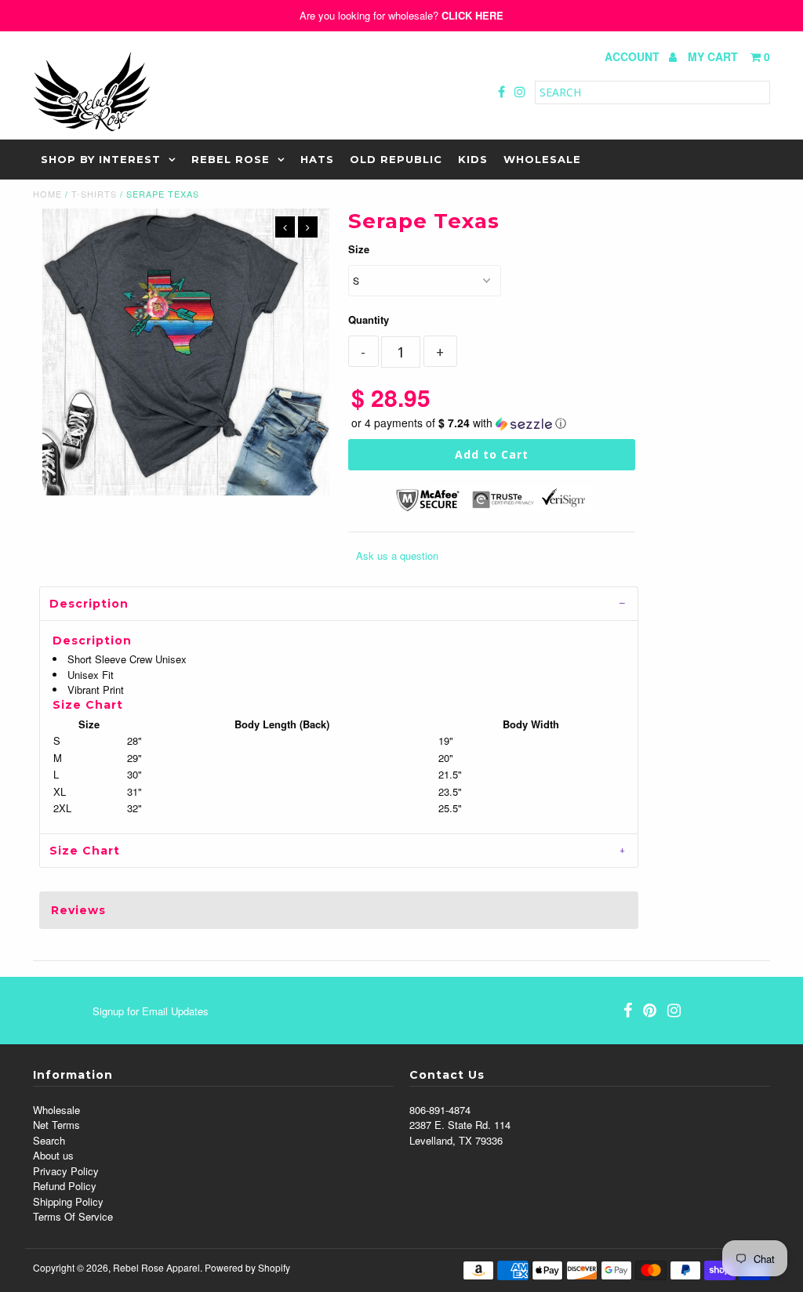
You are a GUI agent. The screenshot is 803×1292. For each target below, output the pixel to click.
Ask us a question (397, 555)
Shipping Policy (68, 1201)
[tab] (338, 603)
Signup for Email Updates (151, 1010)
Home (47, 193)
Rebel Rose (230, 159)
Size (358, 248)
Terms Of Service (73, 1216)
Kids (473, 159)
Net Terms (56, 1124)
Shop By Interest (101, 159)
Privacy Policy (66, 1170)
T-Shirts (94, 193)
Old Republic (396, 159)
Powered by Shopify (247, 1267)
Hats (317, 159)
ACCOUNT (634, 56)
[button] (491, 423)
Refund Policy (64, 1185)
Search (49, 1140)
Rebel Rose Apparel (156, 1267)
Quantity (368, 319)
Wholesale (542, 159)
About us (53, 1155)
